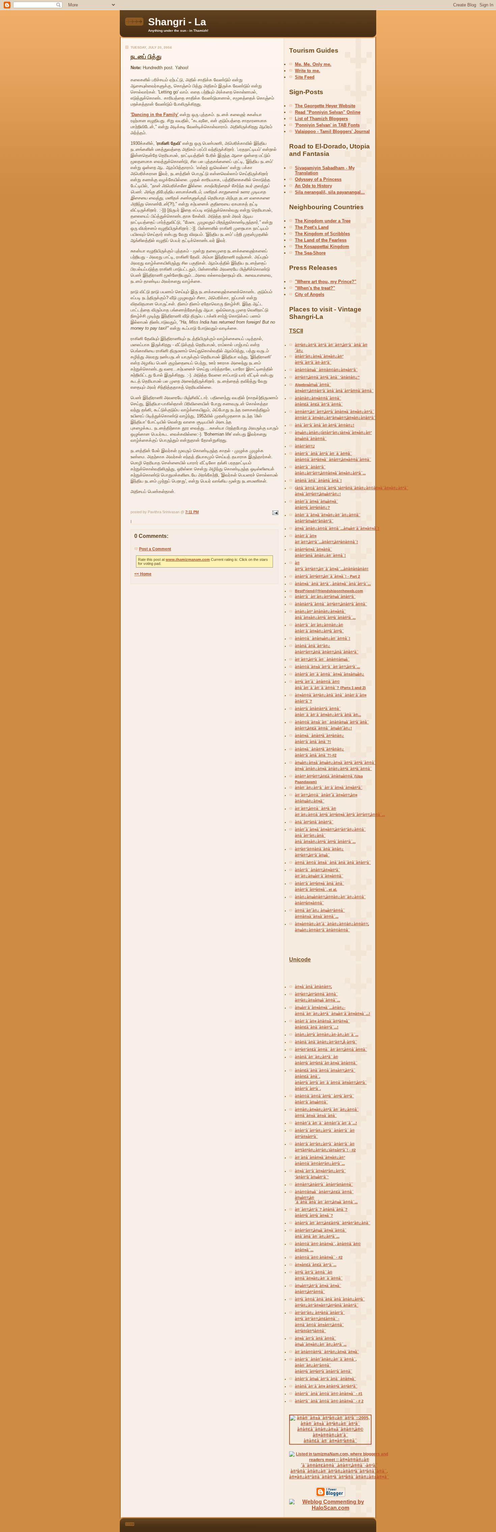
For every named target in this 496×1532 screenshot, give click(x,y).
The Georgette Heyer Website (325, 105)
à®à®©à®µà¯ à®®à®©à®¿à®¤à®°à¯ (326, 370)
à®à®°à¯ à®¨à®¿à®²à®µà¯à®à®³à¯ (325, 597)
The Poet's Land (312, 227)
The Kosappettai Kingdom (322, 246)
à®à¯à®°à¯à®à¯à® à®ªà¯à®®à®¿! (324, 425)
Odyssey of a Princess (318, 179)
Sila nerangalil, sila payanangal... (330, 192)
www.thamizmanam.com (188, 559)
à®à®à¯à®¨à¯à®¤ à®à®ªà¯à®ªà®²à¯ (326, 1386)
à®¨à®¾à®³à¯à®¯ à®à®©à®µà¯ (322, 659)
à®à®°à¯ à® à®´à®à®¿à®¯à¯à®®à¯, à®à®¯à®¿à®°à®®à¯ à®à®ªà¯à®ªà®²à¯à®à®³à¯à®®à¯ (326, 1365)
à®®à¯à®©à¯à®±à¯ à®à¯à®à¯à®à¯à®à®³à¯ (333, 862)
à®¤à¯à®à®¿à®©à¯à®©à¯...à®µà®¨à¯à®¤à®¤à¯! (337, 528)
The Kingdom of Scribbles (322, 233)
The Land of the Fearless (321, 240)
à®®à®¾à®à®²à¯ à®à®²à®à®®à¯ (324, 1184)
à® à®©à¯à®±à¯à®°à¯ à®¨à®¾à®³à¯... (327, 667)
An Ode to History (313, 185)
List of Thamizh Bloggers (321, 118)
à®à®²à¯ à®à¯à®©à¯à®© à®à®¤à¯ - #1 (328, 1394)
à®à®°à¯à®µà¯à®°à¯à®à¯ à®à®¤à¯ (325, 1379)
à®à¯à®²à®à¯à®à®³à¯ (314, 822)
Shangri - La (177, 21)
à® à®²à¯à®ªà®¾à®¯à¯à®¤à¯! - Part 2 (327, 576)
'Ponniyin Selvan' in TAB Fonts (327, 125)
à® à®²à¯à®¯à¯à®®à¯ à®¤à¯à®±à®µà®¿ (329, 674)
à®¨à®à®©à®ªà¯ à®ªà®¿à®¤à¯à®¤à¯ (327, 1352)
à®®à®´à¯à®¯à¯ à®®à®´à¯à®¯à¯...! (326, 1123)
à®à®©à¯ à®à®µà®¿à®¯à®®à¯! (322, 638)
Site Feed (304, 77)
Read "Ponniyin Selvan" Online (327, 112)
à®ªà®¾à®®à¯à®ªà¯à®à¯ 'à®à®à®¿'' (327, 377)
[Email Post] (275, 512)
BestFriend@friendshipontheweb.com (329, 591)
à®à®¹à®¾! (305, 446)
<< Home (142, 574)
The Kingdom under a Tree (323, 220)
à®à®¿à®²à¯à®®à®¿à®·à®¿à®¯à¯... (326, 1035)
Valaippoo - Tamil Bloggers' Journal (332, 131)
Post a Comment (155, 549)
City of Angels (309, 294)
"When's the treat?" (315, 288)
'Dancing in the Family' (154, 114)
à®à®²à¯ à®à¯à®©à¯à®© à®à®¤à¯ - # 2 (329, 1401)
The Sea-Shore (310, 252)
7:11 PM (192, 512)
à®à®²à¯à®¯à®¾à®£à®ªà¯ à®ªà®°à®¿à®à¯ (332, 1223)
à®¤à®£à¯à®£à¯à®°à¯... (315, 1265)
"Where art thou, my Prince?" (325, 281)
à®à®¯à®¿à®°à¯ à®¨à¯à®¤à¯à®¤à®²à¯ (328, 788)
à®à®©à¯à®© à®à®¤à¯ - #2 (318, 1257)
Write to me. (307, 70)
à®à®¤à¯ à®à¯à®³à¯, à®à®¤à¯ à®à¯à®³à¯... (333, 584)
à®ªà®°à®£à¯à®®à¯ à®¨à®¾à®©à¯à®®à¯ (331, 1049)
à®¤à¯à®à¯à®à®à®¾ (313, 987)
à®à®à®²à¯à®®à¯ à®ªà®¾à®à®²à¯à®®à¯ (331, 604)
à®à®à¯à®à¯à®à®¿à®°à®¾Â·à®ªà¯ (326, 1042)
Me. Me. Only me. (313, 64)
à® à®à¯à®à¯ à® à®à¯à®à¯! (318, 480)
